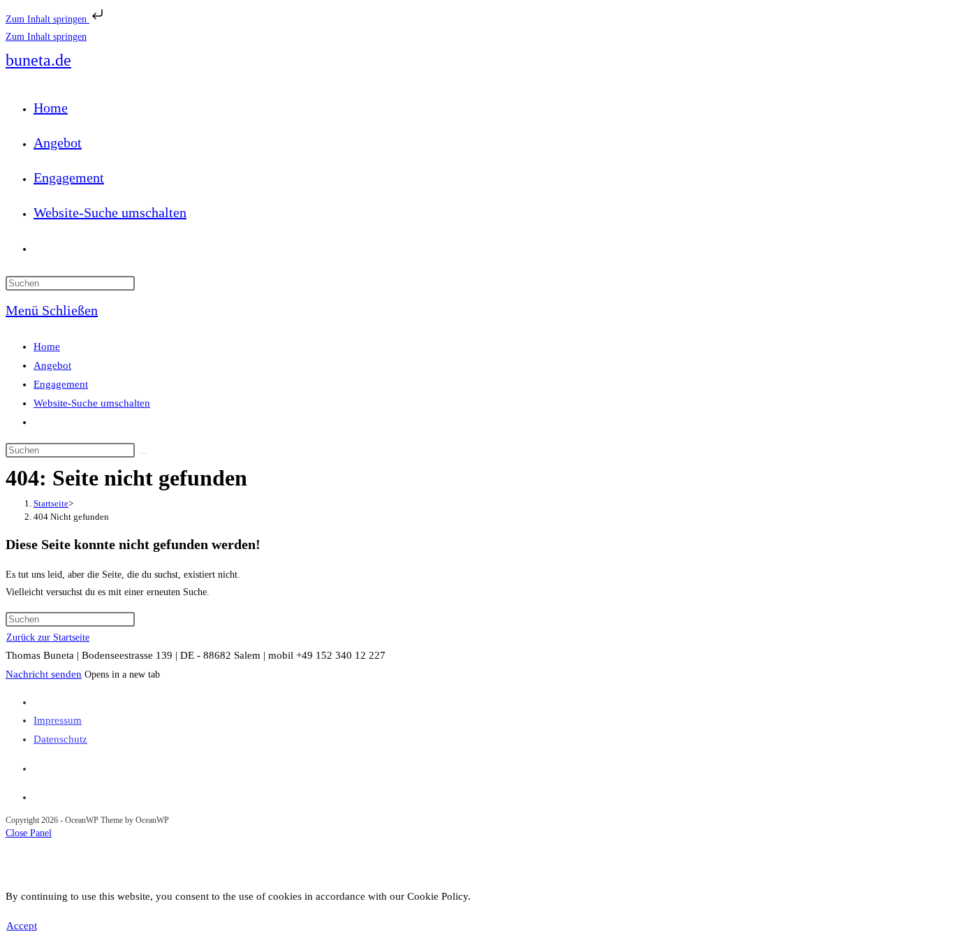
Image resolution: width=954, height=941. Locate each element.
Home (47, 346)
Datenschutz (60, 739)
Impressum (58, 720)
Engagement (61, 384)
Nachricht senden (44, 674)
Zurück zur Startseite (47, 637)
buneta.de (38, 60)
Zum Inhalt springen (47, 19)
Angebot (52, 365)
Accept (21, 925)
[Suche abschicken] (142, 453)
